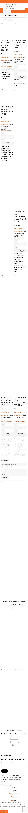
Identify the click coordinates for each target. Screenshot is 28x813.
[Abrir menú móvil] (1, 10)
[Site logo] (14, 5)
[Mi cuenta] (26, 10)
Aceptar (4, 811)
